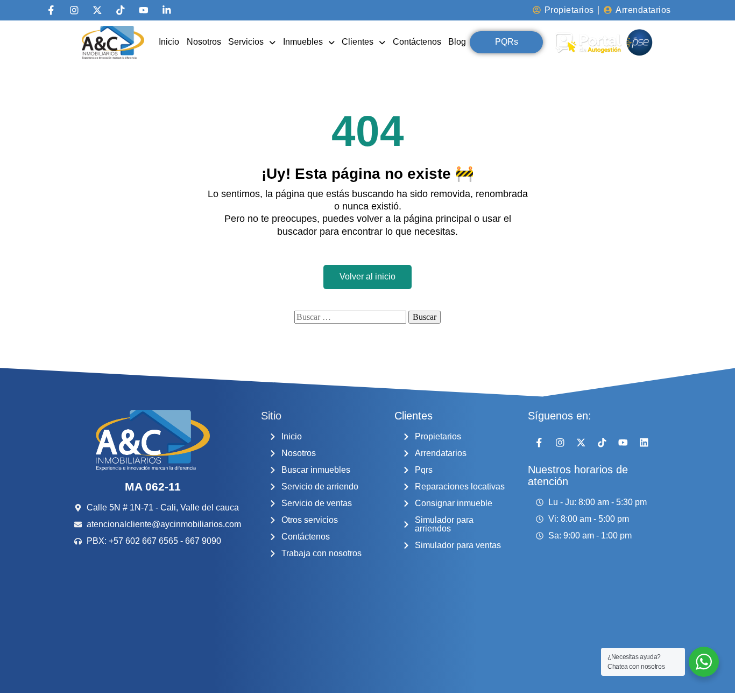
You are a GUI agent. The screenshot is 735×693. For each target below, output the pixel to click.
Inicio (169, 41)
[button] (251, 42)
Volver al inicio (367, 276)
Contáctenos (417, 41)
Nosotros (204, 41)
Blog (457, 41)
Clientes (357, 41)
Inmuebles (303, 41)
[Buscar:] (350, 317)
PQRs (506, 41)
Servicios (246, 41)
